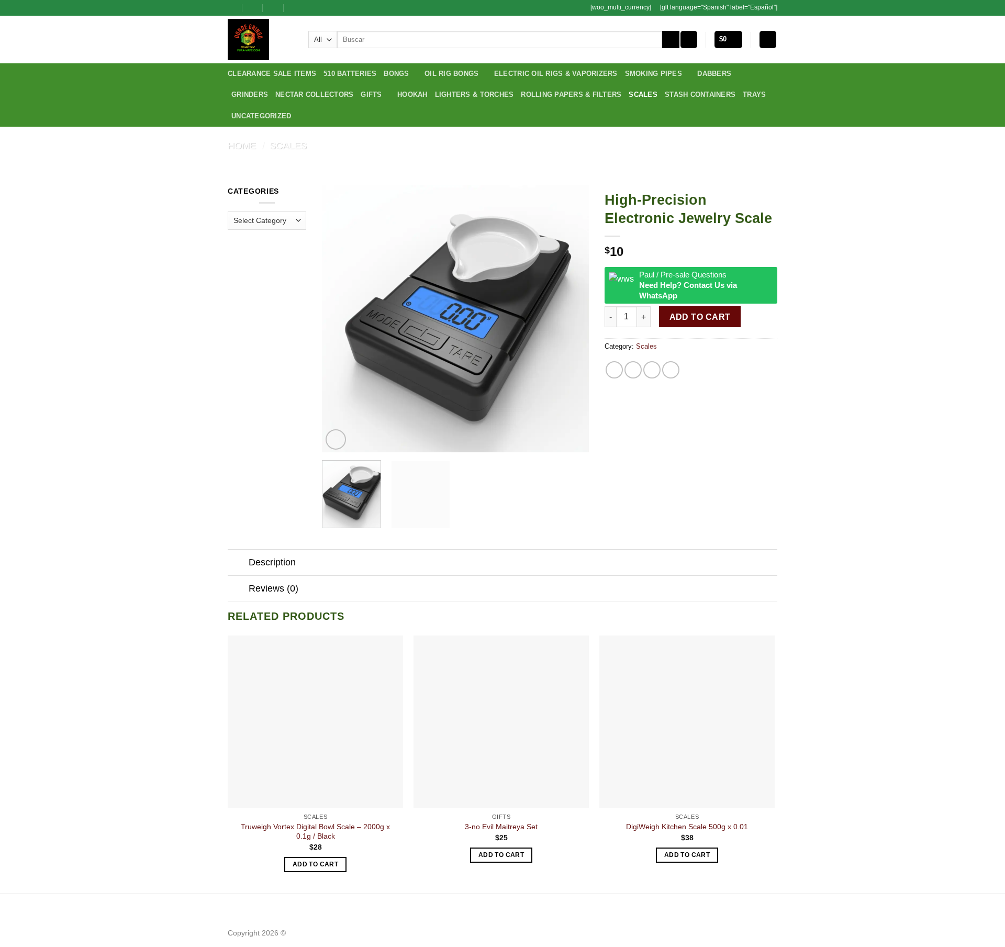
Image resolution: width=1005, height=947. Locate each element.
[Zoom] (336, 439)
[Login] (768, 39)
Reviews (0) (273, 588)
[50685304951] (294, 7)
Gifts (371, 94)
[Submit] (670, 40)
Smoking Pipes (653, 73)
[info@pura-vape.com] (253, 7)
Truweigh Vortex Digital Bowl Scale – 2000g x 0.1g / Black (315, 831)
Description (272, 562)
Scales (643, 94)
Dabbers (714, 73)
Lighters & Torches (474, 94)
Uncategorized (261, 116)
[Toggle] (238, 563)
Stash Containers (700, 94)
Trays (754, 94)
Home (242, 145)
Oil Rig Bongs (451, 73)
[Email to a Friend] (652, 369)
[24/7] (273, 7)
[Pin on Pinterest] (670, 369)
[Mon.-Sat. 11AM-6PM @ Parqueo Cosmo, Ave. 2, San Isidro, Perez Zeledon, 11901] (232, 7)
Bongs (396, 73)
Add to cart (700, 317)
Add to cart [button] (315, 864)
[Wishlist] (688, 39)
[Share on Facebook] (614, 369)
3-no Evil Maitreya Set (501, 826)
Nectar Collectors (314, 94)
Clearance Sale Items (272, 73)
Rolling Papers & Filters (571, 94)
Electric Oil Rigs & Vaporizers (556, 73)
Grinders (249, 94)
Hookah (412, 94)
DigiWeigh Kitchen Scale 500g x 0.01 (687, 826)
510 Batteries (349, 73)
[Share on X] (633, 369)
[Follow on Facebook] (310, 8)
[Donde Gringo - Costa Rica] (260, 39)
